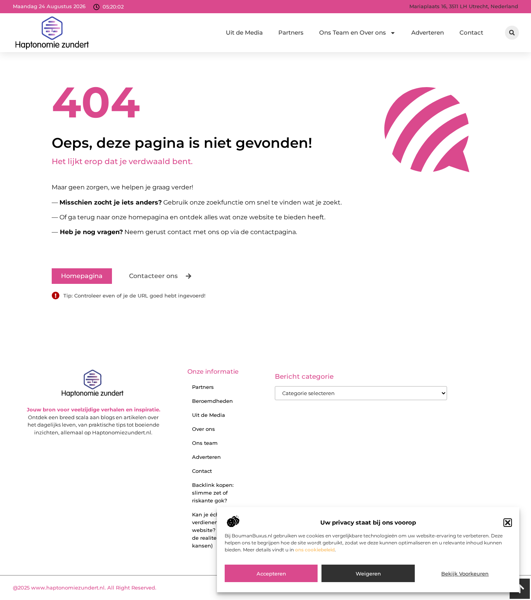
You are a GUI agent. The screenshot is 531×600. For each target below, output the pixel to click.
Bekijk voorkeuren (465, 574)
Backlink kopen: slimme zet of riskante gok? (213, 493)
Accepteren (271, 574)
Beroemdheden (212, 401)
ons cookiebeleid (315, 550)
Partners (291, 32)
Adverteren (427, 32)
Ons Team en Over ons (352, 32)
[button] (508, 523)
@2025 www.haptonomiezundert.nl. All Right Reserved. (84, 587)
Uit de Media (244, 32)
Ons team (205, 443)
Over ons (203, 429)
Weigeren (368, 574)
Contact (471, 32)
